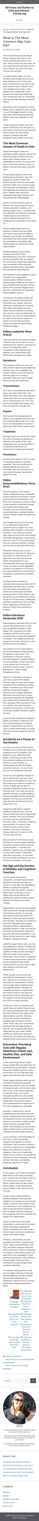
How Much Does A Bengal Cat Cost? (26, 1308)
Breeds (6, 1496)
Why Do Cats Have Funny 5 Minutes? (18, 1465)
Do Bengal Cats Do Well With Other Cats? (14, 1343)
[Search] (33, 1380)
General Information (18, 29)
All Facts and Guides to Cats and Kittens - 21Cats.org (19, 10)
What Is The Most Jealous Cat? (15, 1476)
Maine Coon (8, 1506)
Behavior (6, 1492)
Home (5, 29)
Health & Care (8, 1503)
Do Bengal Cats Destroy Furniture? (17, 1462)
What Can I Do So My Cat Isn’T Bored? (26, 1331)
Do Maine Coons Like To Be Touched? (14, 1320)
